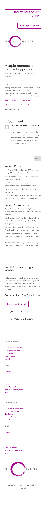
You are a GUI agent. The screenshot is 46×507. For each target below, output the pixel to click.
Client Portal (9, 371)
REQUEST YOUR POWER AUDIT (26, 14)
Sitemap (7, 384)
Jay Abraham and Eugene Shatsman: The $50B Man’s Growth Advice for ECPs (22, 236)
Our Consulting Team (12, 350)
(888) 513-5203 (18, 311)
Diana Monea (10, 209)
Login (6, 392)
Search (37, 159)
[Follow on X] (18, 495)
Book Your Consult (29, 25)
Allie (8, 73)
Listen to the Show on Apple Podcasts (18, 100)
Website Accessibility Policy (14, 390)
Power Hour (9, 359)
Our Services (9, 353)
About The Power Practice (14, 348)
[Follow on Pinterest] (28, 495)
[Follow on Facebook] (9, 495)
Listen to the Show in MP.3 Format (17, 105)
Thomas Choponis (11, 233)
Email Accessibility (11, 387)
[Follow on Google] (32, 495)
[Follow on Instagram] (13, 495)
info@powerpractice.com (21, 319)
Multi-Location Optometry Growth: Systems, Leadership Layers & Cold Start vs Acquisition (23, 211)
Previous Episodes (29, 73)
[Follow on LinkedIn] (23, 495)
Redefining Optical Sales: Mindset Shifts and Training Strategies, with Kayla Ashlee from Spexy (22, 221)
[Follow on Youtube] (37, 495)
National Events (10, 356)
